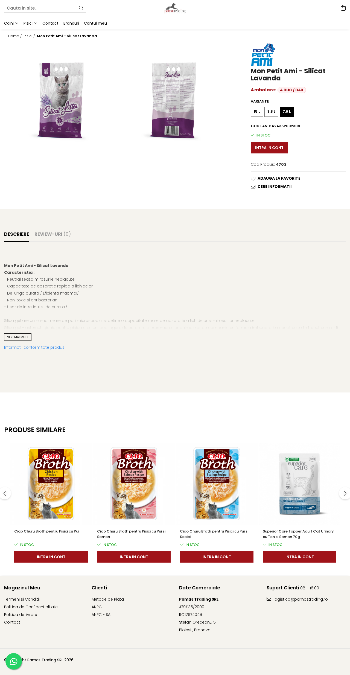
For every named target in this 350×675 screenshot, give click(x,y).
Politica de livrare (20, 614)
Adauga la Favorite (279, 178)
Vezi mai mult (17, 337)
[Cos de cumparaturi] (343, 8)
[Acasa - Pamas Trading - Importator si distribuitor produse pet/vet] (175, 8)
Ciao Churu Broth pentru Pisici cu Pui (46, 531)
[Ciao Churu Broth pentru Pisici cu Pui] (51, 484)
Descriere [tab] (16, 234)
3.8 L (271, 111)
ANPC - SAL (102, 614)
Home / (15, 36)
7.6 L (287, 111)
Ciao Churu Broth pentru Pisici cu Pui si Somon (131, 534)
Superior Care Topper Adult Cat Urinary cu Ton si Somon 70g (298, 534)
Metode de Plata (108, 599)
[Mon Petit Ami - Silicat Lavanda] (60, 99)
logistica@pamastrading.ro (300, 599)
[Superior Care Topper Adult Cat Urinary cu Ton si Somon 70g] (299, 484)
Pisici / (30, 36)
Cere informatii (274, 186)
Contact (12, 622)
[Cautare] (81, 8)
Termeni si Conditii (22, 599)
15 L (257, 111)
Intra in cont (269, 147)
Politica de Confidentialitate (31, 607)
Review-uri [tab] (52, 234)
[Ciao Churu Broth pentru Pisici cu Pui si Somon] (134, 484)
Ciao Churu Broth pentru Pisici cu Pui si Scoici (214, 534)
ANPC (97, 607)
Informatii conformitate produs (34, 347)
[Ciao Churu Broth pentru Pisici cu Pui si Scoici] (217, 484)
